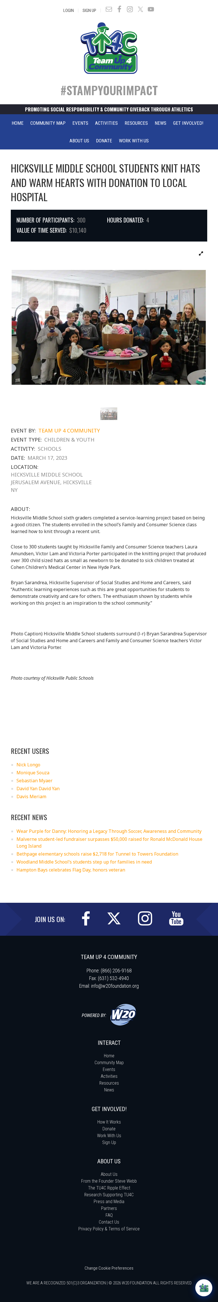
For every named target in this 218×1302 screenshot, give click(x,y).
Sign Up (89, 10)
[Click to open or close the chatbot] (203, 1287)
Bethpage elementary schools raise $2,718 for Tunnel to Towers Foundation (97, 854)
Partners (109, 1208)
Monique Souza (32, 772)
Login (68, 10)
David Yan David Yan (38, 788)
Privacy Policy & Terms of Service (109, 1229)
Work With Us (109, 1135)
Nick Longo (28, 765)
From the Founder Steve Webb (109, 1181)
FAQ (109, 1215)
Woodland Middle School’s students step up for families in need (84, 862)
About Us (109, 1174)
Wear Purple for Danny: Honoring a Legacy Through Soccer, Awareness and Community (109, 831)
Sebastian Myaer (34, 780)
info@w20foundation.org (115, 986)
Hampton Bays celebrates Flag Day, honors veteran (70, 870)
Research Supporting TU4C (109, 1194)
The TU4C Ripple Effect (109, 1188)
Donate (109, 1129)
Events (109, 1069)
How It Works (109, 1122)
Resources (109, 1083)
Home (109, 1055)
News (109, 1090)
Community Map (109, 1062)
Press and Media (109, 1201)
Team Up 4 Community (69, 430)
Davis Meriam (31, 796)
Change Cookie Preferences (109, 1268)
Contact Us (109, 1222)
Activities (109, 1076)
